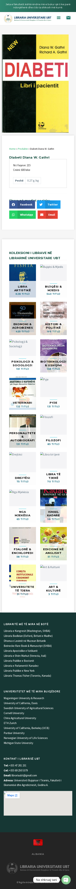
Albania (38, 854)
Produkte (23, 148)
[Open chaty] (66, 879)
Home (12, 148)
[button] (59, 18)
